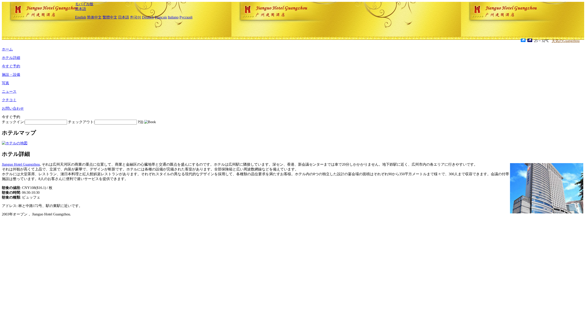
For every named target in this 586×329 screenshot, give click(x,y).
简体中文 (94, 17)
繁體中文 (110, 17)
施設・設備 (11, 75)
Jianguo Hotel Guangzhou (21, 164)
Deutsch (148, 17)
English (80, 17)
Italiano (173, 17)
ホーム (7, 49)
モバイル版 (84, 4)
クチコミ (9, 100)
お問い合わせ (13, 108)
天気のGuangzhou (566, 41)
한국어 (135, 17)
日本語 (80, 9)
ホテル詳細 (11, 58)
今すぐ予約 (11, 66)
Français (161, 17)
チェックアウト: (81, 122)
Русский (186, 17)
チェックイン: (13, 122)
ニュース (9, 91)
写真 (5, 83)
